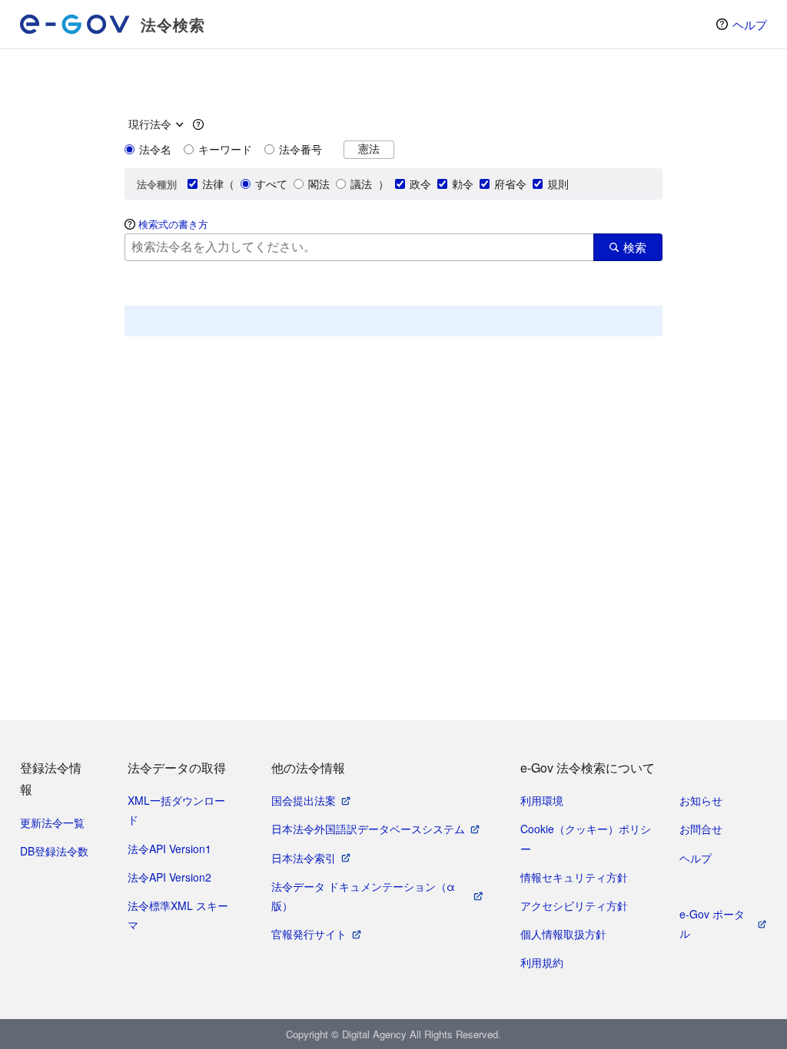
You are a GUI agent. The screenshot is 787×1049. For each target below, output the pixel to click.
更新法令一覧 (52, 822)
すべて (271, 183)
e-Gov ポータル (712, 923)
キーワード (225, 149)
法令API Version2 (169, 877)
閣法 (319, 183)
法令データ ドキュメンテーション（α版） (363, 896)
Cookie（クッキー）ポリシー (585, 838)
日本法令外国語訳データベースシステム (368, 828)
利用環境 (541, 800)
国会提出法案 (303, 800)
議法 (361, 183)
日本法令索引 (303, 857)
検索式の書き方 (173, 224)
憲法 (369, 148)
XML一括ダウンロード (176, 810)
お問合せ (700, 828)
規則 (558, 183)
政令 (420, 183)
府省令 (510, 183)
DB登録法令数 (54, 851)
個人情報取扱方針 (563, 933)
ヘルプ (749, 24)
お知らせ (700, 800)
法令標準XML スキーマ (178, 915)
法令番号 (300, 149)
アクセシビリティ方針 (574, 905)
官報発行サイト (309, 933)
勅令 (462, 183)
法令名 (155, 149)
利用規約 (541, 962)
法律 (213, 183)
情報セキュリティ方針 (574, 877)
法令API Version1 (169, 848)
